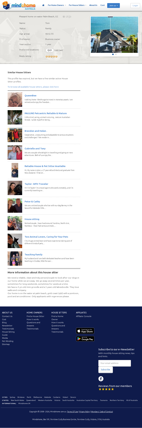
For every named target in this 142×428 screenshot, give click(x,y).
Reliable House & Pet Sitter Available (45, 166)
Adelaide (47, 397)
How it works (33, 319)
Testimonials (8, 329)
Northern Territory (117, 400)
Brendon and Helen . (36, 130)
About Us (93, 5)
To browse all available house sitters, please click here (33, 87)
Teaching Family (33, 254)
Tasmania (104, 400)
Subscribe (105, 369)
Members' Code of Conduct (102, 412)
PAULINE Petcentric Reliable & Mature (46, 113)
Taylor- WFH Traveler (36, 183)
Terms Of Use (72, 412)
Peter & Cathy (32, 201)
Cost (102, 5)
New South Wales (17, 400)
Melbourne (37, 397)
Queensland (31, 400)
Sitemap (6, 344)
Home (43, 5)
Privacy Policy (84, 412)
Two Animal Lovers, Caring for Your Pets (46, 236)
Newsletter (7, 326)
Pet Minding (7, 341)
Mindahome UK (24, 403)
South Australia (68, 400)
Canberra (56, 397)
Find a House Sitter (35, 316)
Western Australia (45, 400)
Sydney (12, 397)
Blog (4, 322)
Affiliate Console (83, 316)
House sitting (32, 219)
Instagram (108, 378)
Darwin (73, 397)
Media (5, 338)
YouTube (116, 378)
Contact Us (7, 316)
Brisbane (20, 397)
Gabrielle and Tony (35, 148)
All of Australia (132, 400)
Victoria (57, 400)
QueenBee (30, 95)
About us (7, 312)
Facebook (101, 378)
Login (135, 5)
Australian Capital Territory (87, 400)
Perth (29, 397)
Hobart (65, 397)
